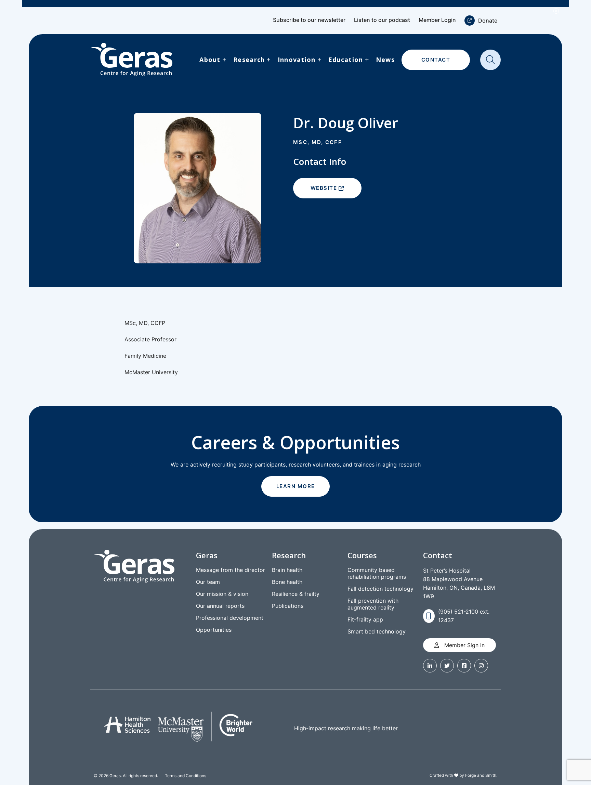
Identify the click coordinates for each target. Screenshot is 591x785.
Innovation (297, 59)
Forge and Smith (480, 775)
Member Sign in (464, 645)
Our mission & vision (222, 593)
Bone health (287, 581)
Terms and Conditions (185, 775)
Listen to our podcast (382, 19)
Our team (208, 581)
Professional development (229, 617)
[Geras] (131, 60)
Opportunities (214, 629)
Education (345, 59)
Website (324, 188)
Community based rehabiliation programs (376, 573)
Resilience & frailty (295, 593)
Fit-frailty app (365, 619)
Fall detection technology (380, 588)
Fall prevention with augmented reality (372, 604)
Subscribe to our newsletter (309, 19)
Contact (435, 59)
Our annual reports (220, 605)
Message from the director (230, 569)
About (209, 59)
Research (249, 59)
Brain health (287, 569)
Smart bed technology (376, 631)
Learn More (295, 486)
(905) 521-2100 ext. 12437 (463, 616)
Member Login (437, 19)
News (385, 59)
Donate (487, 20)
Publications (287, 605)
